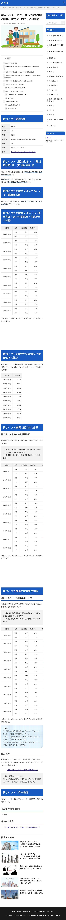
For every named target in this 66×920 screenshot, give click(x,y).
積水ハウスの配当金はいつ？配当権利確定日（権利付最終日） (21, 68)
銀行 (51, 114)
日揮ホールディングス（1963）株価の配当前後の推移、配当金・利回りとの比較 (31, 881)
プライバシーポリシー (38, 911)
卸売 (51, 105)
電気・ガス (53, 94)
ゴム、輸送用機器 (55, 62)
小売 (51, 110)
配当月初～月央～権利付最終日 (15, 88)
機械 (51, 71)
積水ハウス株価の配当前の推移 (14, 84)
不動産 (52, 126)
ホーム (13, 911)
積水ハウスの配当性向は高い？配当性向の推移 (18, 81)
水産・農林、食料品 (56, 36)
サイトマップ (50, 911)
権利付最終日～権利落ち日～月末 (16, 94)
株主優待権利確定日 (12, 105)
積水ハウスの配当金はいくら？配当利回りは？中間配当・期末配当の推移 (21, 76)
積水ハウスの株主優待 (11, 101)
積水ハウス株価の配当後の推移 (14, 91)
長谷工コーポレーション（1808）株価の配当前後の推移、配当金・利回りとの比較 (30, 844)
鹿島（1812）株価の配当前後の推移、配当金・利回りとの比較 (31, 867)
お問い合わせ (26, 911)
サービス (53, 90)
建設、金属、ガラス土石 (15, 7)
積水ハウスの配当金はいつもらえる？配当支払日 (19, 72)
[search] (63, 23)
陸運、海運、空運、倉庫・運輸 (54, 100)
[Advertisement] (22, 334)
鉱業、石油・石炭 (55, 40)
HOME (4, 8)
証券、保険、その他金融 (55, 120)
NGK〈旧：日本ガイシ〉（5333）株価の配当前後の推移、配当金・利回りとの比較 (30, 856)
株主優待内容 (10, 108)
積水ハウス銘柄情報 (10, 63)
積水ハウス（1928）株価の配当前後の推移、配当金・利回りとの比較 (41, 7)
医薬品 (52, 58)
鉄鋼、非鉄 (53, 67)
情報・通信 (53, 85)
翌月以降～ (10, 98)
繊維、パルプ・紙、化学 (55, 52)
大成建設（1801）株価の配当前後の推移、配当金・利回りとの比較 (31, 893)
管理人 (19, 911)
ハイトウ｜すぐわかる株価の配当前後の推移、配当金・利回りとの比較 (38, 915)
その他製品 (53, 81)
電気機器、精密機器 (56, 76)
